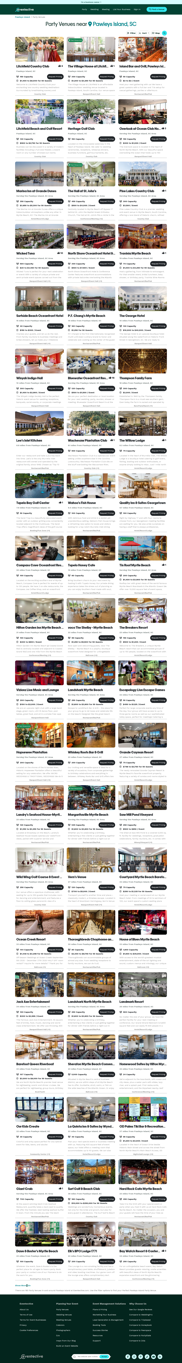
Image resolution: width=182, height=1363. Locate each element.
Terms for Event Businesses (33, 1320)
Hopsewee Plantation (31, 752)
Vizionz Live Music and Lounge (37, 690)
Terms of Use (26, 1315)
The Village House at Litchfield (89, 66)
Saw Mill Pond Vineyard (136, 814)
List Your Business (121, 9)
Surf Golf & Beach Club (84, 1189)
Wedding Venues (64, 1315)
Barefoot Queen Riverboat (35, 1064)
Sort (144, 33)
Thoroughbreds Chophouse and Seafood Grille (101, 939)
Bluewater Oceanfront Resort (89, 378)
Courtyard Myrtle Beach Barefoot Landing (149, 877)
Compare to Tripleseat (140, 1320)
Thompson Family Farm (135, 378)
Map (157, 33)
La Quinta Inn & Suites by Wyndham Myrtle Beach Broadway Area (114, 1126)
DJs (58, 1335)
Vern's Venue (77, 877)
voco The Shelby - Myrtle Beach (90, 627)
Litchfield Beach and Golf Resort (39, 129)
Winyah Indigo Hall (29, 378)
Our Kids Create (27, 1126)
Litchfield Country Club (32, 66)
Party (84, 9)
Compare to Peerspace (140, 1330)
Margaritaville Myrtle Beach (88, 814)
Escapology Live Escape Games (142, 690)
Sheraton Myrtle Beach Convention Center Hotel (102, 1064)
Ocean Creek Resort (31, 939)
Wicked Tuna (25, 253)
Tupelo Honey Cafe (81, 565)
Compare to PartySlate (140, 1335)
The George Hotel (132, 316)
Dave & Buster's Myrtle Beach (37, 1251)
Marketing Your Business (104, 1315)
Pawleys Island (22, 17)
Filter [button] (133, 33)
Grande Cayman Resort (136, 752)
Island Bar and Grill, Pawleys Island (144, 66)
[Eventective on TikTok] (147, 1356)
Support (97, 1340)
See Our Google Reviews (140, 1309)
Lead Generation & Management (108, 1320)
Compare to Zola (137, 1340)
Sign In (137, 9)
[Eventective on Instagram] (134, 1356)
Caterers (60, 1325)
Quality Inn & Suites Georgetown (142, 503)
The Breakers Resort (133, 627)
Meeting (106, 9)
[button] (164, 33)
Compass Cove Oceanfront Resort (40, 565)
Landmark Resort (131, 1002)
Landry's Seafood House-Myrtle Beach (43, 814)
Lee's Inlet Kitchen (29, 440)
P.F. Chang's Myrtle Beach (86, 316)
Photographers (63, 1330)
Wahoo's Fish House (82, 503)
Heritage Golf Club (81, 129)
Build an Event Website (67, 1346)
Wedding (94, 9)
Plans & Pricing (100, 1309)
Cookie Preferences (29, 1330)
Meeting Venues (63, 1320)
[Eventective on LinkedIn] (160, 1356)
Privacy (23, 1325)
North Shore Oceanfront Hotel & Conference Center (105, 253)
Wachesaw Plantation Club (87, 440)
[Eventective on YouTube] (153, 1356)
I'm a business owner (90, 2)
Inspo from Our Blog (66, 1340)
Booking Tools (99, 1325)
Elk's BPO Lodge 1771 (82, 1251)
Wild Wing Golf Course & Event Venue (42, 877)
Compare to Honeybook (140, 1325)
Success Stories (100, 1330)
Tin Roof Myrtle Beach (134, 565)
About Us (24, 1309)
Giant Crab (24, 1189)
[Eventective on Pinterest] (140, 1356)
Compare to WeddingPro (141, 1315)
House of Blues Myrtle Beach (139, 939)
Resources (98, 1335)
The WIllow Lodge (132, 440)
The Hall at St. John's (82, 191)
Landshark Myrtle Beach (85, 690)
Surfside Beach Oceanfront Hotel (39, 316)
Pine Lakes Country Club (136, 191)
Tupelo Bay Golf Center (32, 503)
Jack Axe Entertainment (33, 1002)
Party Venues (62, 1309)
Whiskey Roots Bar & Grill (85, 752)
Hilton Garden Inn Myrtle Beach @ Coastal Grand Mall (55, 627)
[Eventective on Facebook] (127, 1356)
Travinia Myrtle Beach (135, 253)
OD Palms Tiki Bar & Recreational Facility (148, 1126)
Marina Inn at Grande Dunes (36, 191)
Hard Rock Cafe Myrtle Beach (140, 1189)
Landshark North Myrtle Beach (89, 1002)
